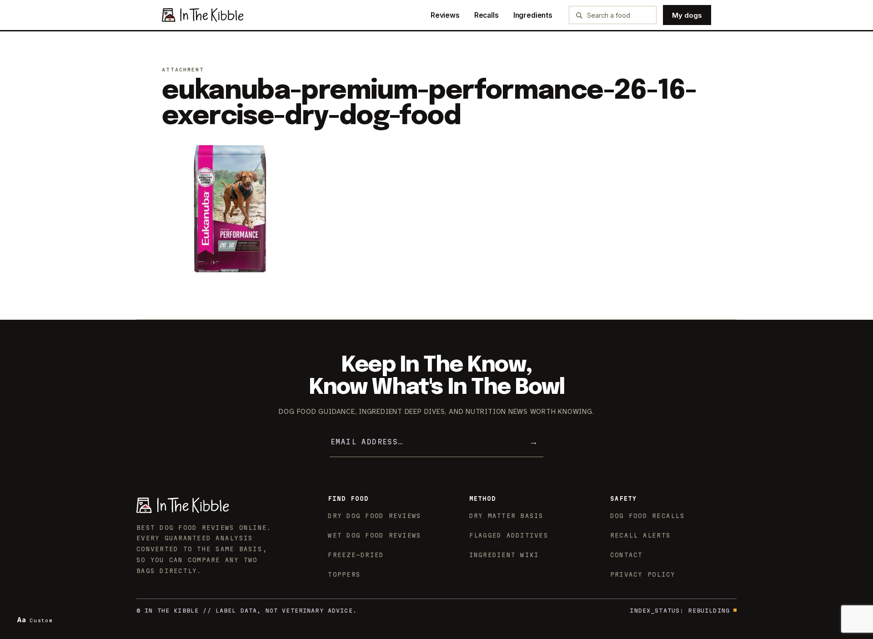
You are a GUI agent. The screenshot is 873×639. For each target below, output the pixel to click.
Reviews (445, 15)
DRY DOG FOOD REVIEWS (374, 515)
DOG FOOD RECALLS (647, 515)
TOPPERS (344, 574)
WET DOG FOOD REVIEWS (374, 535)
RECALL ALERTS (640, 535)
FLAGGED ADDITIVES (508, 535)
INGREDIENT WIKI (504, 554)
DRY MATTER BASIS (506, 515)
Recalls (486, 15)
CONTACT (626, 554)
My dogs (687, 15)
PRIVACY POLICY (643, 574)
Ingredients (532, 15)
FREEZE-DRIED (356, 554)
